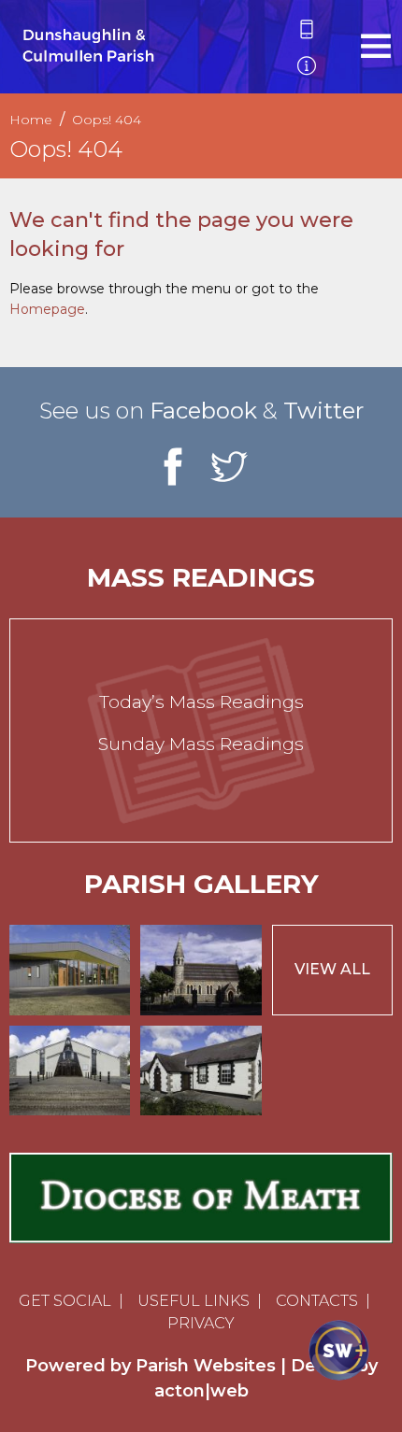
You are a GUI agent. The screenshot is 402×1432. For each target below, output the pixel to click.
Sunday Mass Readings (201, 744)
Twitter (323, 410)
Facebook (203, 410)
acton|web (201, 1391)
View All (332, 969)
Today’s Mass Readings (201, 702)
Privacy (201, 1323)
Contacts (317, 1301)
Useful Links (193, 1301)
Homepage (47, 309)
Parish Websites (206, 1365)
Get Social (65, 1301)
